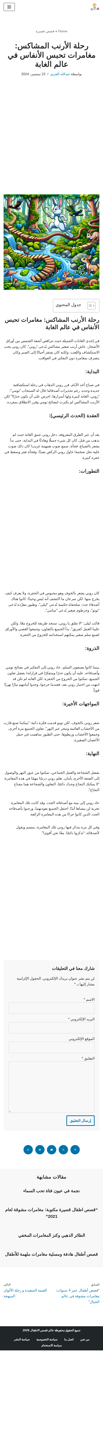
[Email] (51, 1149)
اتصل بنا (69, 1339)
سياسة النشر (22, 1339)
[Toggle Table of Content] (89, 306)
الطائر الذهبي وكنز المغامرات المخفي (51, 1235)
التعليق (88, 1058)
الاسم (89, 999)
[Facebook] (75, 1149)
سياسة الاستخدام (51, 1345)
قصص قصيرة (45, 31)
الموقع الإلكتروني (82, 1039)
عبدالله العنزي (60, 74)
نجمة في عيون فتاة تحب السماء (51, 1190)
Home (62, 31)
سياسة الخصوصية (46, 1339)
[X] (63, 1149)
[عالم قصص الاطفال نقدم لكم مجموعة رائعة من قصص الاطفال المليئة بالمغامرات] (94, 7)
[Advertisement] (51, 142)
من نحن (84, 1339)
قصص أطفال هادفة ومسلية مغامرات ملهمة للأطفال (51, 1254)
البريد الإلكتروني (81, 1019)
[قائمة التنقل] (9, 7)
